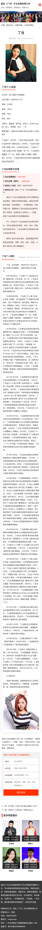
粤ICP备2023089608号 (16, 926)
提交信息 (21, 792)
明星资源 (18, 25)
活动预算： (9, 775)
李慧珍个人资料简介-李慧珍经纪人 (20, 810)
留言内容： (9, 782)
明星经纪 (29, 885)
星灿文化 (9, 25)
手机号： (8, 768)
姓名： (7, 761)
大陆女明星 (28, 25)
